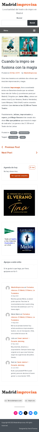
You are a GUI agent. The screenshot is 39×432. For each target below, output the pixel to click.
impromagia (13, 137)
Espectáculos (24, 132)
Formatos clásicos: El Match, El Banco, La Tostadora (23, 290)
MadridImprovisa (30, 73)
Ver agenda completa (19, 176)
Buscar (19, 18)
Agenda (13, 132)
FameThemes (32, 428)
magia (23, 137)
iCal (33, 167)
